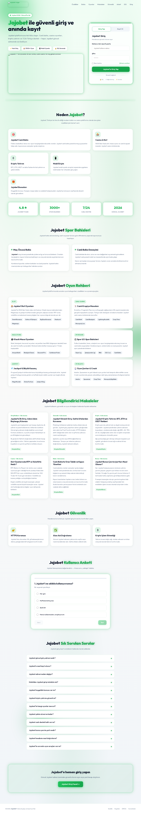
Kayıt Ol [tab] (120, 29)
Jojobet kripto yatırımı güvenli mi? (42, 698)
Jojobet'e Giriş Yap (111, 69)
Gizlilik (110, 809)
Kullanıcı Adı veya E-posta (101, 44)
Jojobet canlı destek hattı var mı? (42, 722)
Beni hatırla (98, 63)
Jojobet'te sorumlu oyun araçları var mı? (45, 746)
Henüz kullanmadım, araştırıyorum (52, 615)
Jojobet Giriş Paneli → (71, 784)
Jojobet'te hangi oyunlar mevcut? (42, 706)
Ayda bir (43, 608)
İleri (102, 623)
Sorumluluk (131, 809)
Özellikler (75, 4)
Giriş (131, 4)
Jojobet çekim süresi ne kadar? (41, 714)
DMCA (124, 809)
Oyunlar (91, 4)
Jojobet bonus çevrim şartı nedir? (42, 730)
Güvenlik (111, 4)
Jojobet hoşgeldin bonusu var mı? (42, 690)
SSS (125, 4)
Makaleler (101, 4)
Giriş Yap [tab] (101, 29)
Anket (119, 4)
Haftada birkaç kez (47, 601)
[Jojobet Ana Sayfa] (18, 4)
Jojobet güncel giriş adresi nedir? (42, 658)
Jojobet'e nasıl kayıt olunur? (40, 666)
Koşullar (117, 809)
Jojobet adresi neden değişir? (41, 674)
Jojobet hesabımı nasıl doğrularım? (43, 738)
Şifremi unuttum (124, 63)
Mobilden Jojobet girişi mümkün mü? (43, 682)
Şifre (93, 53)
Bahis (83, 4)
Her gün (43, 594)
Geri (38, 623)
